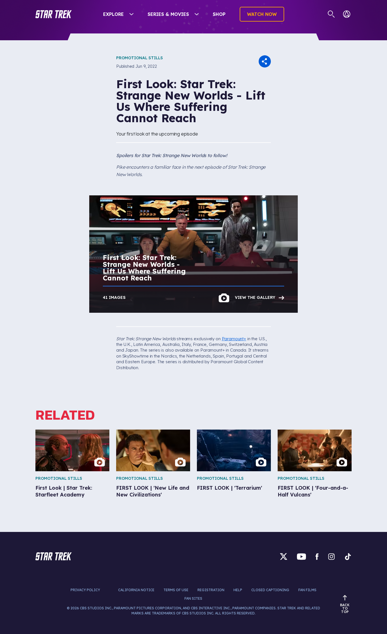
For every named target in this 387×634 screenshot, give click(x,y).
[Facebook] (317, 556)
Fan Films (307, 590)
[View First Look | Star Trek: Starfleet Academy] (72, 450)
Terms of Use (175, 590)
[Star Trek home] (53, 556)
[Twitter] (284, 556)
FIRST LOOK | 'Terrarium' (229, 488)
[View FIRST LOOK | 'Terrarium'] (234, 450)
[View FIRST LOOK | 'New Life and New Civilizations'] (153, 450)
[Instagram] (331, 556)
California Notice (136, 590)
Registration (210, 590)
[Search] (331, 14)
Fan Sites (193, 598)
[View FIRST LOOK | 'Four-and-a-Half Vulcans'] (315, 450)
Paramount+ (234, 338)
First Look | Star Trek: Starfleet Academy (63, 491)
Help (237, 590)
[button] (53, 14)
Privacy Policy (85, 590)
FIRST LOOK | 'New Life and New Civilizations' (152, 491)
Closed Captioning (270, 590)
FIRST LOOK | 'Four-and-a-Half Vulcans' (313, 491)
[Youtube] (301, 556)
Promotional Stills (139, 57)
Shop (219, 14)
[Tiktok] (348, 556)
